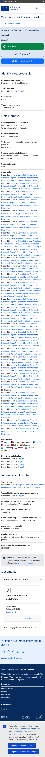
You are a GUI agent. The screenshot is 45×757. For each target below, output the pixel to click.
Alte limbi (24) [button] (30, 618)
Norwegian (37, 180)
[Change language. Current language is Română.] (37, 8)
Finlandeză (12, 247)
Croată (26, 203)
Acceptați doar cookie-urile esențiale (23, 752)
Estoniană (5, 178)
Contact (4, 709)
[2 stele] (6, 651)
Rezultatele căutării (12, 24)
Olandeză (34, 178)
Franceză (20, 178)
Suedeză (20, 180)
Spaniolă (21, 175)
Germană (33, 175)
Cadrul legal (5, 694)
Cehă (27, 175)
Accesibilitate (5, 697)
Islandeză (28, 180)
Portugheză (5, 180)
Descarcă (9, 612)
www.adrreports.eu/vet (25, 563)
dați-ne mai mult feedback (13, 658)
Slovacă (14, 180)
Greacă (12, 214)
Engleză (21, 91)
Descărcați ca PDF (24, 61)
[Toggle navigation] (41, 8)
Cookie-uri (4, 691)
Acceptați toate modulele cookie (21, 745)
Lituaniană (5, 431)
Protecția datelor (7, 688)
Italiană (27, 178)
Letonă (33, 224)
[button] (22, 54)
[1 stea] (3, 651)
